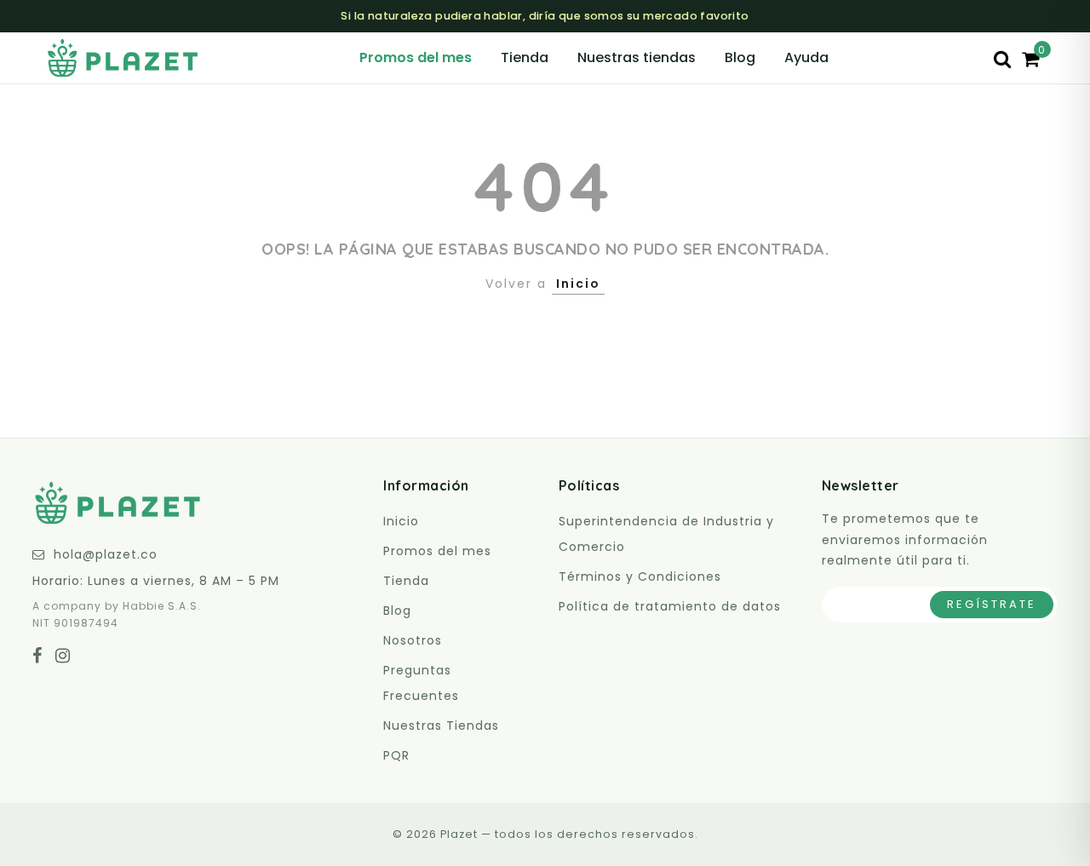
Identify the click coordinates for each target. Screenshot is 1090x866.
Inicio (578, 283)
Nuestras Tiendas (441, 725)
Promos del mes (415, 57)
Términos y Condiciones (640, 576)
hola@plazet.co (106, 554)
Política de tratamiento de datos (670, 606)
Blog (740, 57)
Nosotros (412, 640)
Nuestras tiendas (636, 57)
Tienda (524, 57)
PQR (396, 755)
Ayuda (806, 57)
